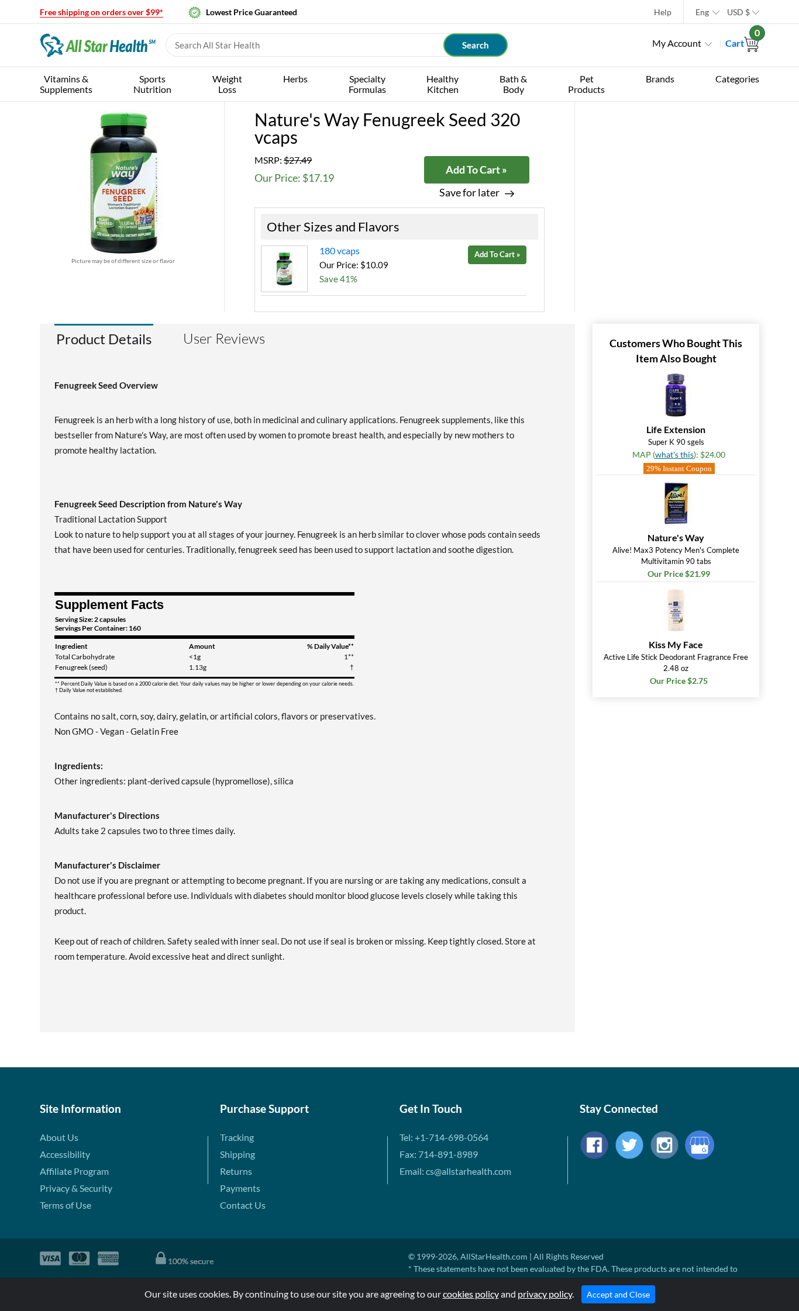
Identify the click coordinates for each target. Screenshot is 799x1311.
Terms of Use (65, 1204)
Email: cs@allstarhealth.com (455, 1171)
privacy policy (545, 1293)
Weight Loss (227, 84)
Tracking (237, 1137)
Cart (742, 43)
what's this (674, 454)
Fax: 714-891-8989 (438, 1154)
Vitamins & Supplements (66, 84)
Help (662, 12)
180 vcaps (339, 250)
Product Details (103, 338)
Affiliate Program (74, 1171)
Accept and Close (618, 1294)
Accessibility (65, 1154)
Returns (236, 1171)
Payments (240, 1188)
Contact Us (243, 1204)
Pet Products (586, 84)
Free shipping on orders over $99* (101, 12)
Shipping (237, 1154)
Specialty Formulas (367, 84)
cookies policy (471, 1293)
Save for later (469, 192)
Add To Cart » (476, 169)
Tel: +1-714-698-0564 (443, 1137)
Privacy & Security (76, 1188)
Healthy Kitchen (442, 84)
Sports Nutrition (152, 84)
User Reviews (224, 338)
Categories (737, 78)
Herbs (295, 78)
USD (738, 12)
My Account (676, 43)
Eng (702, 12)
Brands (660, 78)
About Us (59, 1137)
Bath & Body (513, 84)
